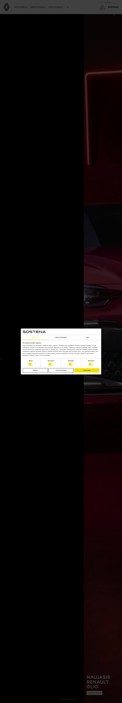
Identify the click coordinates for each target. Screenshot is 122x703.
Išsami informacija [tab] (61, 337)
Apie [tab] (87, 337)
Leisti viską (86, 370)
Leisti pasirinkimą (61, 370)
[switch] (50, 364)
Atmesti (35, 370)
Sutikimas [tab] (34, 337)
